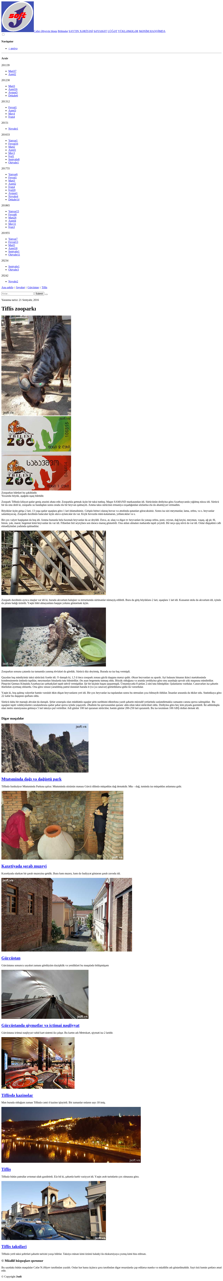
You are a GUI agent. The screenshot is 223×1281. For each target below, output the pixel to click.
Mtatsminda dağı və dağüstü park (31, 779)
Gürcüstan (33, 287)
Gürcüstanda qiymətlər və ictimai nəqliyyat (40, 1025)
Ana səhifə (7, 287)
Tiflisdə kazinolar (17, 1095)
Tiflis (44, 287)
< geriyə (12, 48)
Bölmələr (63, 31)
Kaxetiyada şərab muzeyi (24, 866)
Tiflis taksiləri (14, 1246)
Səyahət (20, 287)
